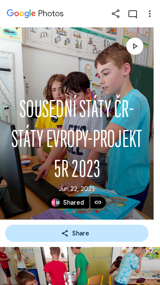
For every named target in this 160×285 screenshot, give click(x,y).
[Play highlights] (135, 46)
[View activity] (132, 13)
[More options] (149, 13)
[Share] (115, 13)
